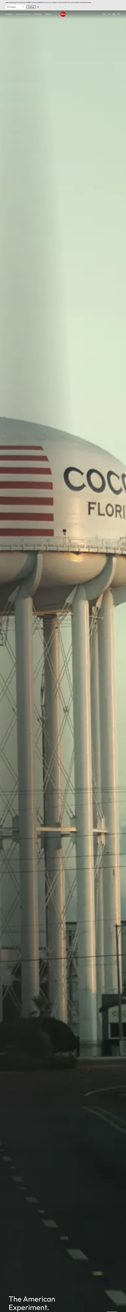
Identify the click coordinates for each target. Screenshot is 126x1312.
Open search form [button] (104, 14)
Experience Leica (23, 14)
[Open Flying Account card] (109, 14)
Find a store (114, 14)
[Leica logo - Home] (63, 14)
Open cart (118, 14)
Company (38, 14)
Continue (31, 7)
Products (9, 14)
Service (48, 14)
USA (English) (11, 7)
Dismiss (38, 7)
